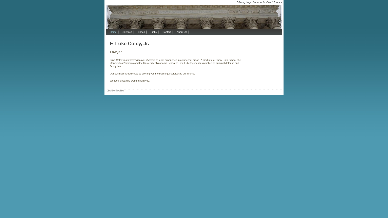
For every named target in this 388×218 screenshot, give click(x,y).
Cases (141, 32)
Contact (166, 32)
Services (127, 32)
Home (113, 32)
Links (154, 32)
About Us (182, 32)
